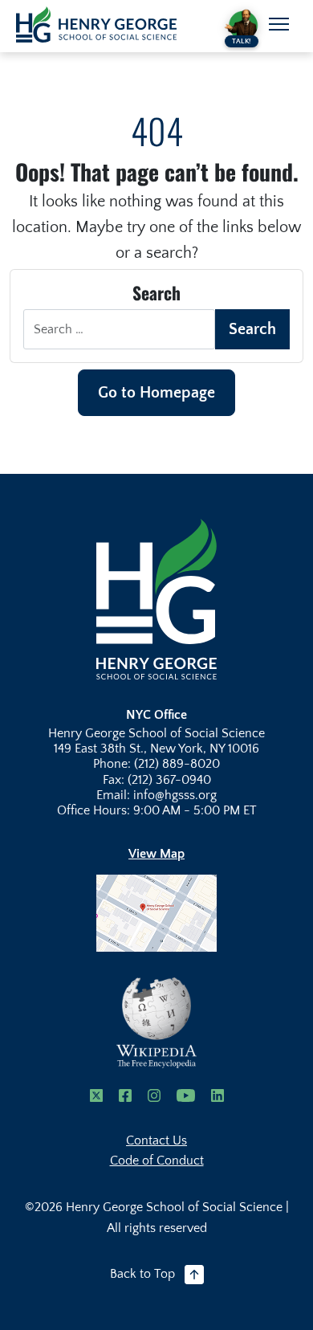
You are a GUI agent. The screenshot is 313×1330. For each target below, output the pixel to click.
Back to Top (142, 1274)
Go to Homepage (156, 393)
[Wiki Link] (156, 1023)
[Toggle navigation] (279, 24)
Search (252, 329)
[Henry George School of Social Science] (156, 598)
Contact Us (156, 1140)
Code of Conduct (157, 1160)
